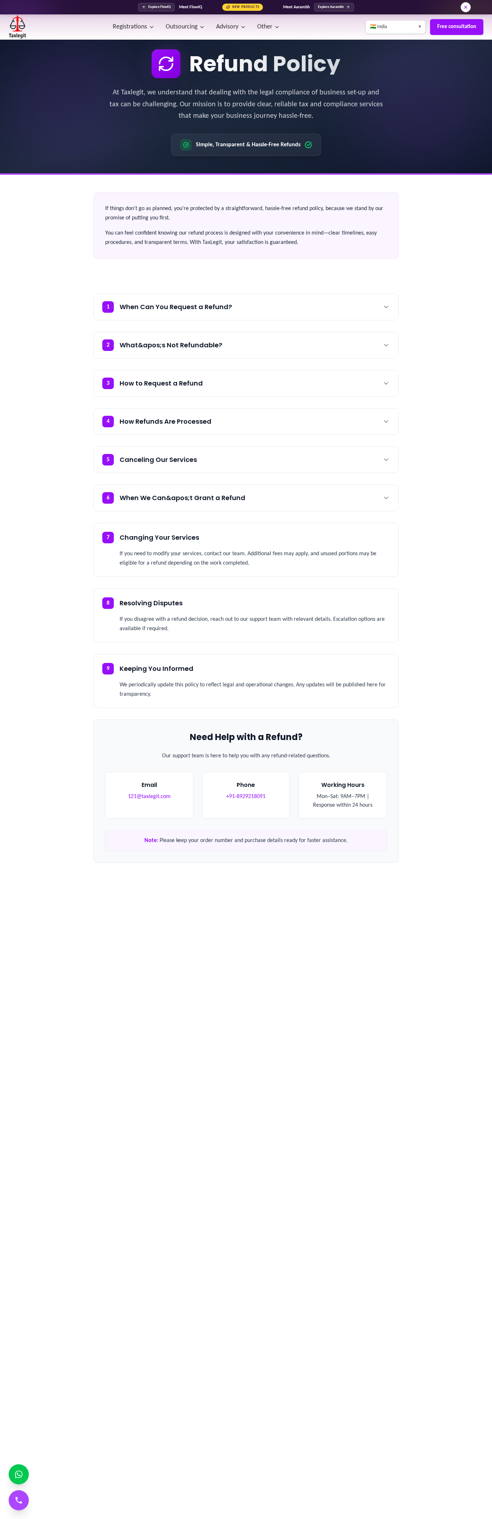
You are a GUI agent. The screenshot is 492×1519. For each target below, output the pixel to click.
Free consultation (456, 27)
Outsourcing (181, 26)
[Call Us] (19, 1500)
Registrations (130, 26)
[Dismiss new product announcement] (466, 7)
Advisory (227, 26)
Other (264, 26)
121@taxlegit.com (149, 796)
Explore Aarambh (331, 7)
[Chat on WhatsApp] (19, 1474)
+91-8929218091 (245, 796)
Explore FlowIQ (159, 7)
